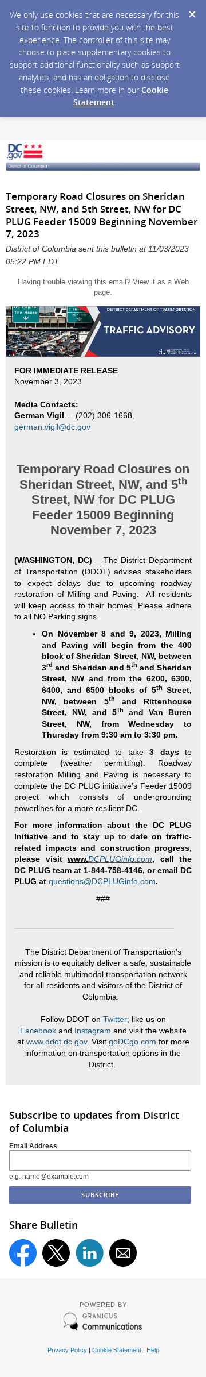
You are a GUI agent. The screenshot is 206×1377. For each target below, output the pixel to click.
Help (152, 1350)
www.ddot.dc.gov (56, 1041)
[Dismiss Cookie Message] (191, 11)
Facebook (38, 1030)
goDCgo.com (132, 1041)
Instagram (92, 1030)
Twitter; (116, 1019)
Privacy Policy (67, 1350)
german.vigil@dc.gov (52, 426)
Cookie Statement (116, 1350)
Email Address (33, 1146)
